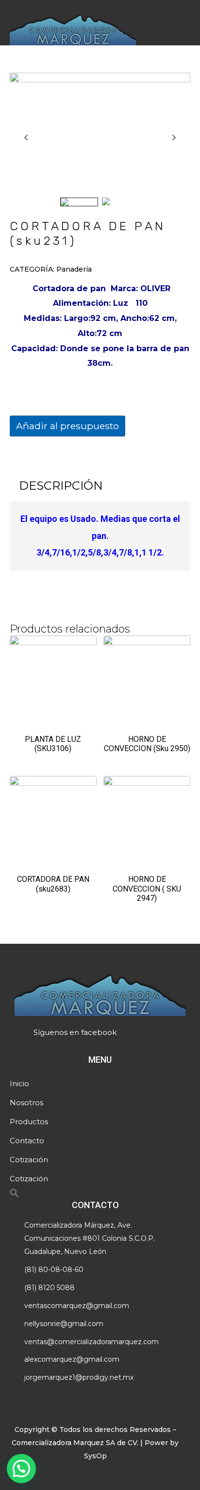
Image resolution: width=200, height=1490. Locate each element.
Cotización (29, 1159)
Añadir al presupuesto (67, 426)
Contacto (27, 1140)
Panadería (74, 269)
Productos (29, 1121)
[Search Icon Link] (14, 1196)
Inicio (19, 1083)
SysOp (95, 1455)
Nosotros (26, 1102)
